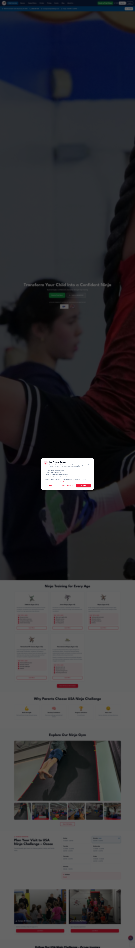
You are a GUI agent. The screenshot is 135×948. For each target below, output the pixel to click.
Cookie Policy (69, 481)
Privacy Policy (60, 481)
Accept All (83, 485)
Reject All (51, 485)
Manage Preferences (67, 485)
